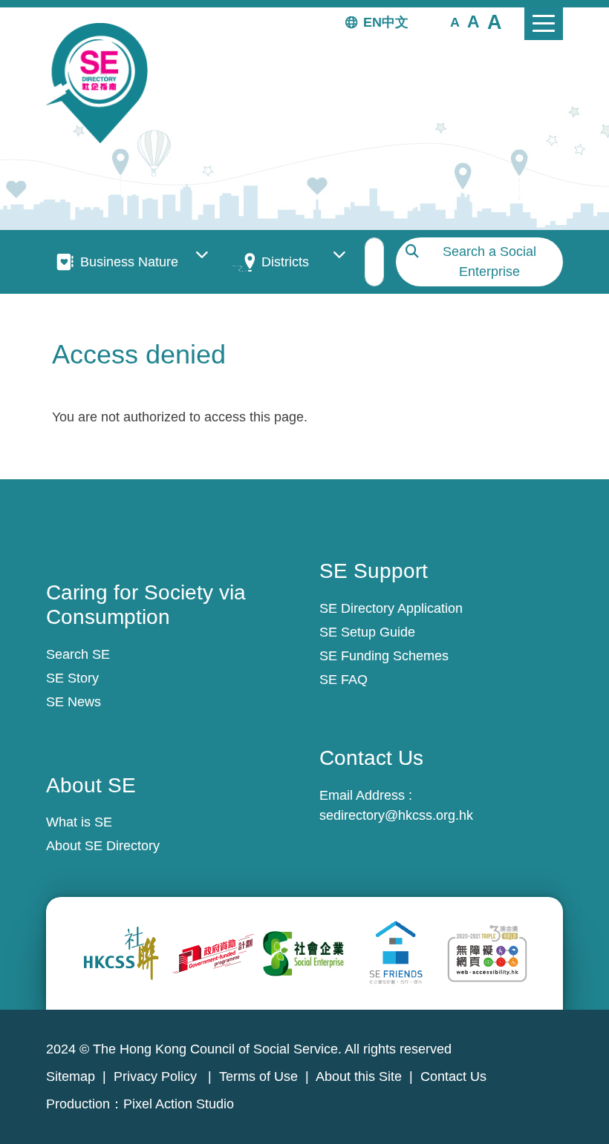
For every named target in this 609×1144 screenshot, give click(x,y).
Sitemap (70, 1076)
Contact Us (453, 1076)
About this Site (359, 1076)
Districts (285, 261)
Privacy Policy (157, 1076)
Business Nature (129, 261)
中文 (395, 22)
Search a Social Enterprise (489, 261)
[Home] (103, 83)
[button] (455, 21)
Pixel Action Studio (178, 1104)
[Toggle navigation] (543, 23)
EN (372, 22)
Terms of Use (258, 1076)
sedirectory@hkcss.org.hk (396, 815)
